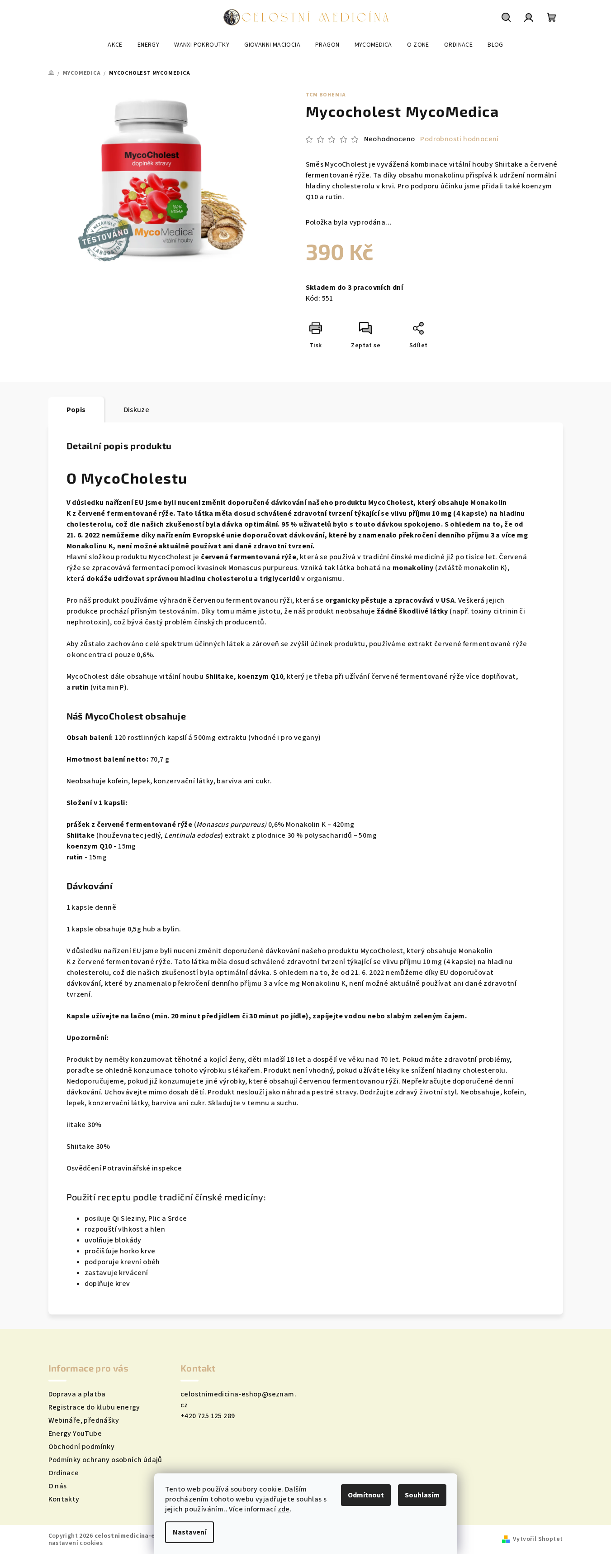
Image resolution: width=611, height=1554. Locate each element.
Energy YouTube (75, 1434)
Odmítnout (366, 1495)
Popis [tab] (76, 410)
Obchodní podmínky (81, 1447)
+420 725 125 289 (207, 1416)
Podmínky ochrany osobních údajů (105, 1460)
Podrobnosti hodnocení (459, 139)
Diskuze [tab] (137, 410)
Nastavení (189, 1532)
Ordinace (63, 1473)
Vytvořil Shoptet (538, 1539)
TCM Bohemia (326, 95)
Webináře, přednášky (83, 1420)
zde (284, 1509)
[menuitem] (115, 44)
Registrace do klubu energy (94, 1407)
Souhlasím (422, 1495)
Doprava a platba (77, 1394)
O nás (57, 1486)
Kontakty (64, 1499)
